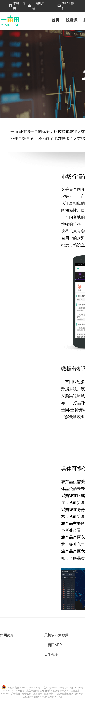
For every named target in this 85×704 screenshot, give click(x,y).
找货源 (71, 20)
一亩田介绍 (38, 5)
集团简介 (7, 635)
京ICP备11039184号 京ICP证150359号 (63, 687)
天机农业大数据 (56, 635)
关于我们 (16, 693)
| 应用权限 (37, 693)
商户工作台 (68, 5)
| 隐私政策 (48, 693)
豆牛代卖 (51, 655)
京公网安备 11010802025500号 (24, 687)
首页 (56, 20)
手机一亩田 (19, 5)
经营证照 (27, 693)
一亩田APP (53, 645)
